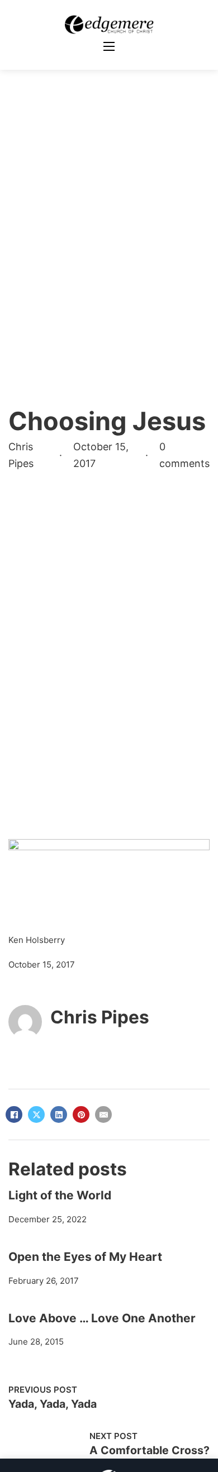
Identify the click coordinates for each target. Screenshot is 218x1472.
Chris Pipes (99, 1017)
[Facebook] (14, 1114)
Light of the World (59, 1195)
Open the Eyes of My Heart (85, 1257)
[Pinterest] (81, 1114)
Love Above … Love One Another (102, 1318)
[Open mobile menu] (109, 46)
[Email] (103, 1114)
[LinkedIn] (58, 1114)
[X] (36, 1114)
